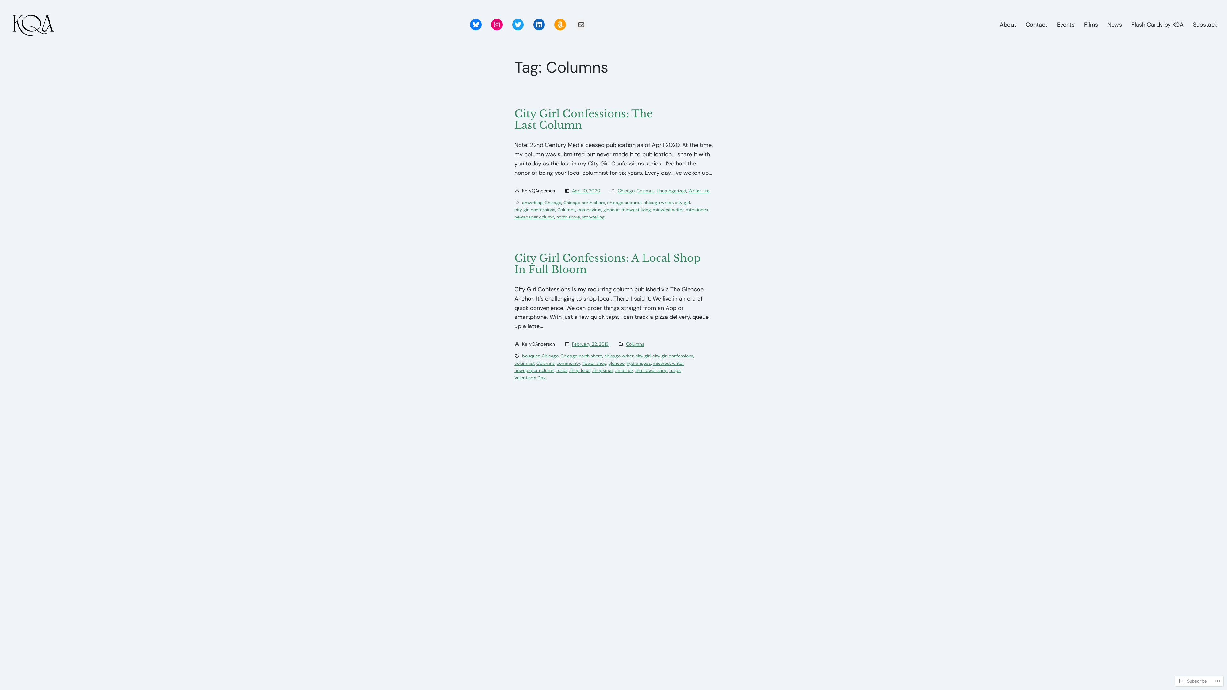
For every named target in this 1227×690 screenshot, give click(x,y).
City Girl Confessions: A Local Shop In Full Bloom (607, 263)
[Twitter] (518, 24)
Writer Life (699, 191)
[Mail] (581, 24)
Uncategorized (671, 191)
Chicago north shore (584, 202)
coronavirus (589, 209)
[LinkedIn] (539, 24)
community (568, 363)
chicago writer (658, 202)
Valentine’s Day (530, 377)
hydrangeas (639, 363)
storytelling (593, 217)
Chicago (626, 191)
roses (561, 370)
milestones (697, 209)
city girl (682, 202)
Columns (646, 191)
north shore (568, 217)
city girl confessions (534, 209)
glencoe (611, 209)
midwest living (636, 209)
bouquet (531, 356)
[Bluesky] (476, 24)
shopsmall (603, 370)
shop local (579, 370)
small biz (624, 370)
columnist (524, 363)
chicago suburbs (624, 202)
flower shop (594, 363)
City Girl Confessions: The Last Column (583, 119)
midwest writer (668, 209)
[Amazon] (560, 24)
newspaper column (534, 217)
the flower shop (651, 370)
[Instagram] (497, 24)
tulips (675, 370)
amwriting (532, 202)
